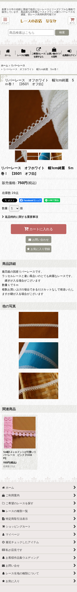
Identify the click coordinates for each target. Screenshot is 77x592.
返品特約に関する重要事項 (21, 216)
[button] (5, 21)
